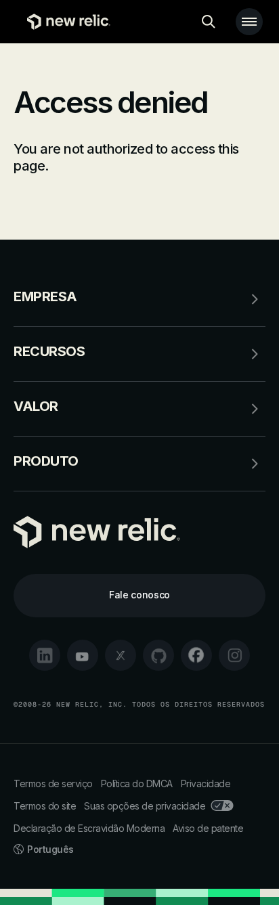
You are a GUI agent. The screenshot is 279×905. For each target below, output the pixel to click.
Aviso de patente (208, 828)
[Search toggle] (208, 21)
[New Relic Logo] (65, 21)
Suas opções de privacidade (144, 806)
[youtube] (82, 655)
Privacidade (206, 783)
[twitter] (120, 655)
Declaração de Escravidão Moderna (89, 828)
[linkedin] (44, 655)
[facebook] (196, 655)
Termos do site (45, 806)
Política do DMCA (137, 783)
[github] (158, 655)
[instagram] (234, 655)
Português (50, 849)
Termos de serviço (53, 783)
